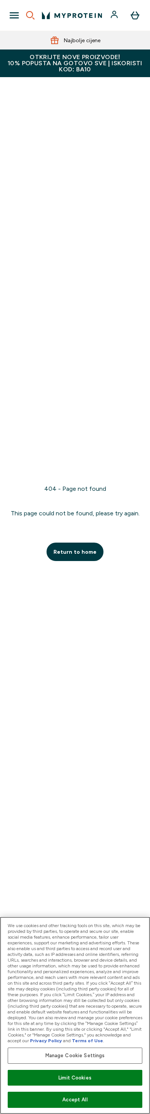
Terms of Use (87, 1040)
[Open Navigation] (14, 15)
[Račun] (115, 15)
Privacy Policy (46, 1040)
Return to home (75, 552)
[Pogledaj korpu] (135, 15)
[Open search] (30, 15)
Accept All (74, 1099)
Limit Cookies (75, 1078)
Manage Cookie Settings (75, 1055)
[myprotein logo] (72, 15)
